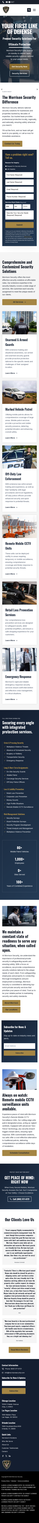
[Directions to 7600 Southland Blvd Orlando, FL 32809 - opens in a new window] (11, 1427)
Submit (19, 225)
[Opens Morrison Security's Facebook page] (3, 1456)
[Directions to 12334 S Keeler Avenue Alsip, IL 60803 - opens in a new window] (10, 1405)
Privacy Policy (28, 236)
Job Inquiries (11, 169)
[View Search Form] (29, 10)
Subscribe (20, 1053)
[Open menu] (34, 10)
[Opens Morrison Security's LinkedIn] (10, 1456)
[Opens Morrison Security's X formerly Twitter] (6, 1456)
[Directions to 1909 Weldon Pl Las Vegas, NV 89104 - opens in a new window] (9, 1416)
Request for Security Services (17, 166)
